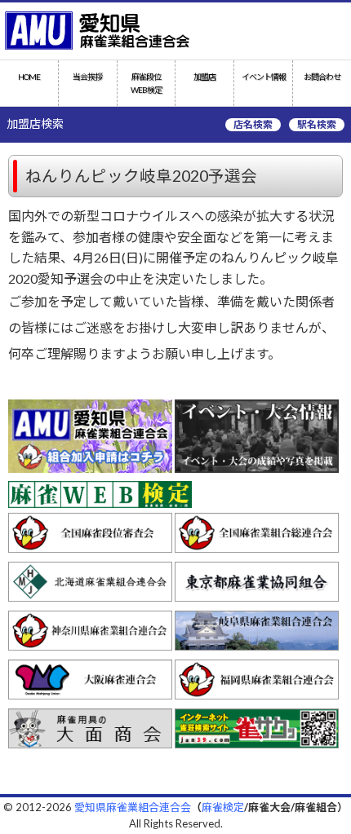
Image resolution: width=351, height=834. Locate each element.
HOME (29, 77)
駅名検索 (316, 124)
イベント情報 (264, 77)
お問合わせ (322, 77)
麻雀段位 (146, 83)
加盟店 (204, 77)
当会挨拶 (87, 77)
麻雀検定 (223, 807)
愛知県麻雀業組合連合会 (132, 807)
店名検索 (253, 124)
